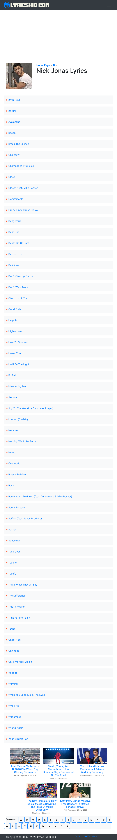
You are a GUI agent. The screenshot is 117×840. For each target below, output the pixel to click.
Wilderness (14, 716)
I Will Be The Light (18, 364)
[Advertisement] (58, 33)
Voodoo (13, 672)
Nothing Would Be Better (22, 441)
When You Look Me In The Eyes (26, 694)
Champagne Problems (21, 165)
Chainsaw (14, 154)
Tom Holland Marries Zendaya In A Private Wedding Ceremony (92, 769)
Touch (11, 628)
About (94, 836)
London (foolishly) (18, 419)
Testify (12, 573)
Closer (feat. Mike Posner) (23, 187)
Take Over (14, 551)
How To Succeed (18, 342)
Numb (11, 452)
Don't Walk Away (18, 287)
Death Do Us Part (18, 243)
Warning (13, 683)
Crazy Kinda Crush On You (23, 209)
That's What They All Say (22, 584)
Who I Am (14, 705)
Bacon (12, 132)
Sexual (12, 529)
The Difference (16, 595)
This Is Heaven (16, 606)
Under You (14, 639)
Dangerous (14, 221)
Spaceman (14, 540)
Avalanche (14, 121)
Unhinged (13, 650)
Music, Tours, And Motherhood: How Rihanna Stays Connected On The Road (58, 771)
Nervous (13, 430)
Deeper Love (15, 254)
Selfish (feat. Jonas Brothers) (25, 518)
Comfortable (15, 198)
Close (11, 176)
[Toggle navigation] (109, 5)
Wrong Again (15, 727)
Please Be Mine (17, 474)
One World (14, 463)
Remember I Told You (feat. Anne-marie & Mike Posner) (40, 496)
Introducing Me (17, 386)
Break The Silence (18, 143)
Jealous (12, 397)
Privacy (78, 836)
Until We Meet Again (20, 661)
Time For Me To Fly (19, 617)
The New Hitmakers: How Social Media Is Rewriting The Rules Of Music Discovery (42, 805)
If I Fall (12, 375)
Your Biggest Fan (18, 738)
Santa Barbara (16, 507)
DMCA (87, 836)
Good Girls (14, 309)
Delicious (13, 265)
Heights (12, 320)
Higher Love (15, 331)
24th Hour (14, 99)
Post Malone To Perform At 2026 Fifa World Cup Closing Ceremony (25, 769)
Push (11, 485)
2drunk (12, 110)
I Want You (14, 353)
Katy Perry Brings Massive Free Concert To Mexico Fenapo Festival (75, 803)
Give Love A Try (17, 298)
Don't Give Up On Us (20, 276)
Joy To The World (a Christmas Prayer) (30, 408)
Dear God (14, 232)
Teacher (13, 562)
